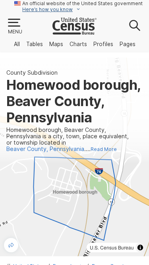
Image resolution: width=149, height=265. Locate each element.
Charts (78, 44)
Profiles (103, 44)
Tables (34, 44)
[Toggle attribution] (140, 247)
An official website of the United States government (82, 3)
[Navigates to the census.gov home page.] (74, 31)
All (17, 44)
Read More (104, 149)
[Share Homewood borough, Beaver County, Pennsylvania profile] (11, 245)
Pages (127, 44)
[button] (14, 27)
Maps (56, 44)
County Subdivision (32, 73)
